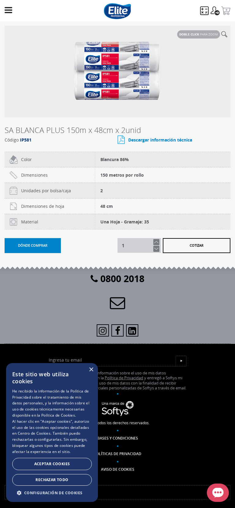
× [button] (91, 369)
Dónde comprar (32, 245)
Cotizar (196, 245)
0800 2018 (121, 278)
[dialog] (52, 432)
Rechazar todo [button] (51, 479)
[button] (52, 493)
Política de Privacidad (124, 378)
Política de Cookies (58, 415)
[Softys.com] (117, 408)
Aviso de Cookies (117, 469)
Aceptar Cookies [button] (52, 463)
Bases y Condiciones (117, 438)
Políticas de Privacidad (117, 453)
